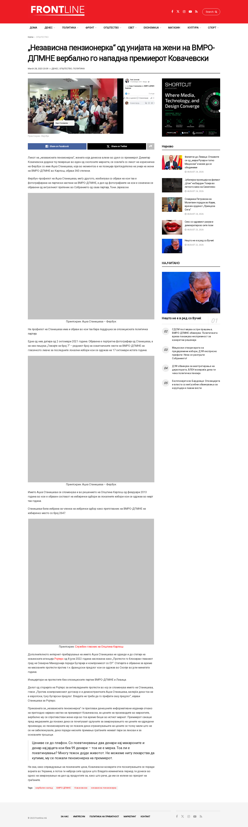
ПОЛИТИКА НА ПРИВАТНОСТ (104, 816)
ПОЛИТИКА (69, 27)
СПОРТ (212, 27)
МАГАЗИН (174, 27)
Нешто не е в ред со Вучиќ (199, 240)
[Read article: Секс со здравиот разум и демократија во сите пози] (172, 227)
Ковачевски (81, 788)
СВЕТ (131, 27)
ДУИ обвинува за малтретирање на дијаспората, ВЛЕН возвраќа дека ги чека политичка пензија (194, 370)
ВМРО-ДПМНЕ (64, 788)
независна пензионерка (103, 788)
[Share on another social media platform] (150, 146)
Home (30, 37)
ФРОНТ (90, 27)
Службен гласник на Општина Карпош (99, 646)
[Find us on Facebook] (172, 12)
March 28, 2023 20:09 (38, 68)
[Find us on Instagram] (184, 12)
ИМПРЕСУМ (79, 816)
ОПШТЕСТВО (111, 27)
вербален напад (44, 788)
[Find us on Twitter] (178, 12)
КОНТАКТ (145, 816)
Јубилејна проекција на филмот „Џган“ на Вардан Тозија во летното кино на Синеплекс (202, 183)
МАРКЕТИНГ (130, 816)
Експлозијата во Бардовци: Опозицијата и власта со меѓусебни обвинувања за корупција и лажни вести (196, 384)
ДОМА (33, 27)
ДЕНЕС (49, 27)
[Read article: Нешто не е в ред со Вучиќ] (172, 246)
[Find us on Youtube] (190, 12)
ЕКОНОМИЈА (151, 27)
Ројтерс (59, 658)
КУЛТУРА (193, 27)
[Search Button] (216, 11)
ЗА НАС (64, 816)
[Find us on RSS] (196, 12)
